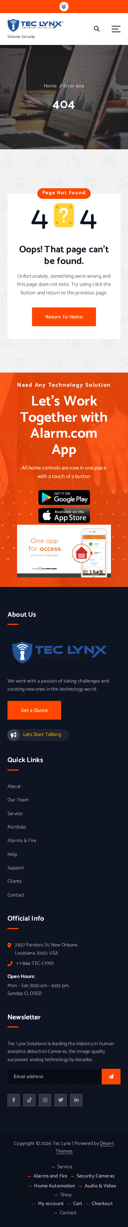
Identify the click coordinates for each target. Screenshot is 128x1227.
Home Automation (54, 1186)
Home (50, 86)
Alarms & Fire (21, 841)
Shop (65, 1195)
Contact (15, 895)
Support (15, 868)
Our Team (18, 800)
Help (12, 855)
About (14, 787)
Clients (14, 882)
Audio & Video (100, 1186)
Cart (77, 1204)
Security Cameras (95, 1176)
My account (51, 1204)
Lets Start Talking (42, 735)
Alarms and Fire (50, 1176)
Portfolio (16, 827)
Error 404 (73, 86)
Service (14, 814)
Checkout (102, 1204)
